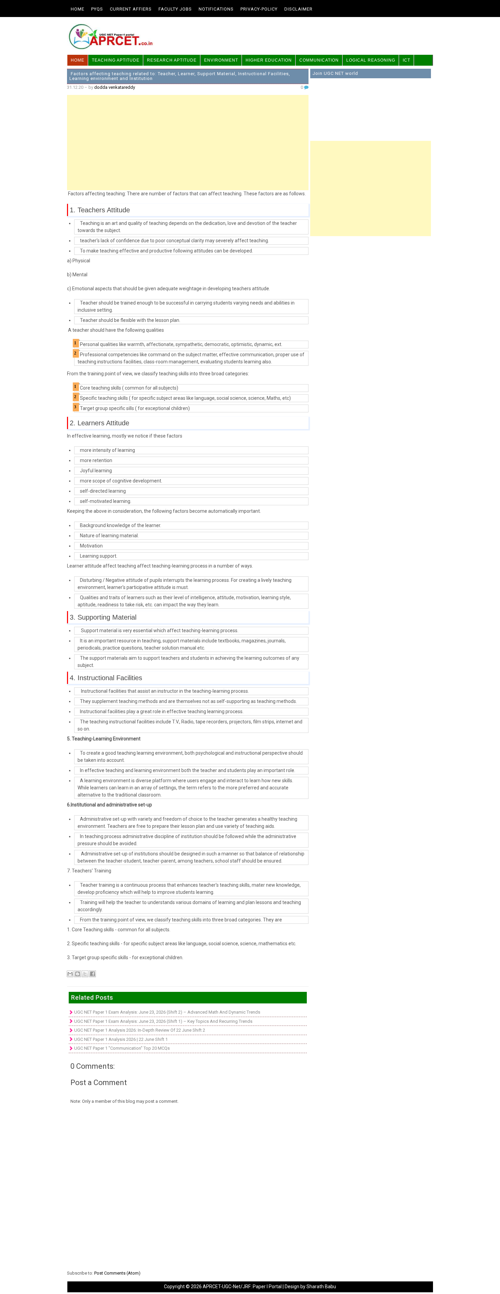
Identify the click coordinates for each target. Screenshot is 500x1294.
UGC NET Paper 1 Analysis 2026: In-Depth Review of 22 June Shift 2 (139, 1030)
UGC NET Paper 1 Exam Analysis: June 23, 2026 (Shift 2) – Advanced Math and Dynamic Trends (167, 1012)
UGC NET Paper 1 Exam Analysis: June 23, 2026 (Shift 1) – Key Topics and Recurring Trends (163, 1021)
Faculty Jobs (175, 9)
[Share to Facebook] (92, 973)
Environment (221, 60)
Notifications (216, 9)
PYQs (97, 9)
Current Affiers (131, 9)
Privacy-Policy (259, 9)
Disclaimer (298, 9)
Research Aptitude (172, 60)
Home (77, 9)
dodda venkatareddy (114, 87)
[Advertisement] (188, 142)
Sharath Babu (321, 1286)
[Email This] (70, 973)
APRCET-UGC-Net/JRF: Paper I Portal (242, 1286)
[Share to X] (85, 973)
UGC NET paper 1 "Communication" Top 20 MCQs (122, 1048)
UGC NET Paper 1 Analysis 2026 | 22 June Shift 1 (121, 1039)
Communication (319, 60)
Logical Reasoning (370, 60)
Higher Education (269, 60)
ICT (406, 60)
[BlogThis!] (77, 973)
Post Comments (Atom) (117, 1273)
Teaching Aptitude (115, 60)
